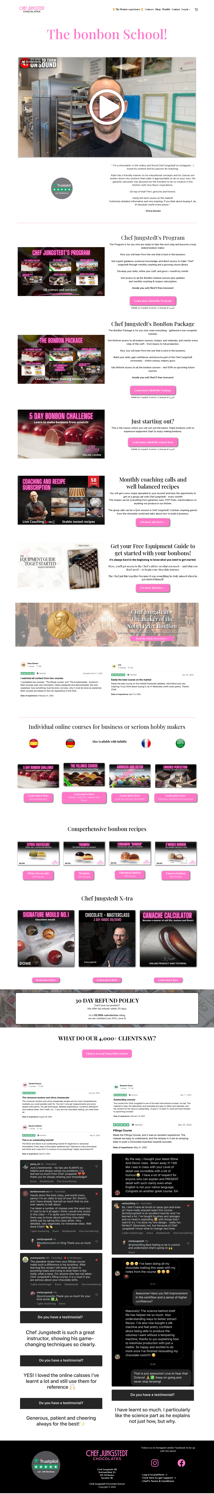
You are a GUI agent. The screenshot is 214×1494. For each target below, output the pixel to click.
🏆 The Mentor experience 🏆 (127, 9)
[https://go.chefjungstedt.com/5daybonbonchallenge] (61, 434)
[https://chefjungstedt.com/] (31, 9)
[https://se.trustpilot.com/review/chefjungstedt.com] (61, 188)
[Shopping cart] (196, 9)
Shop (158, 9)
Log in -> (186, 9)
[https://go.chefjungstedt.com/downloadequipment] (61, 566)
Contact (176, 9)
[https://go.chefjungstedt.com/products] (107, 1455)
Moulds (166, 9)
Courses (149, 9)
